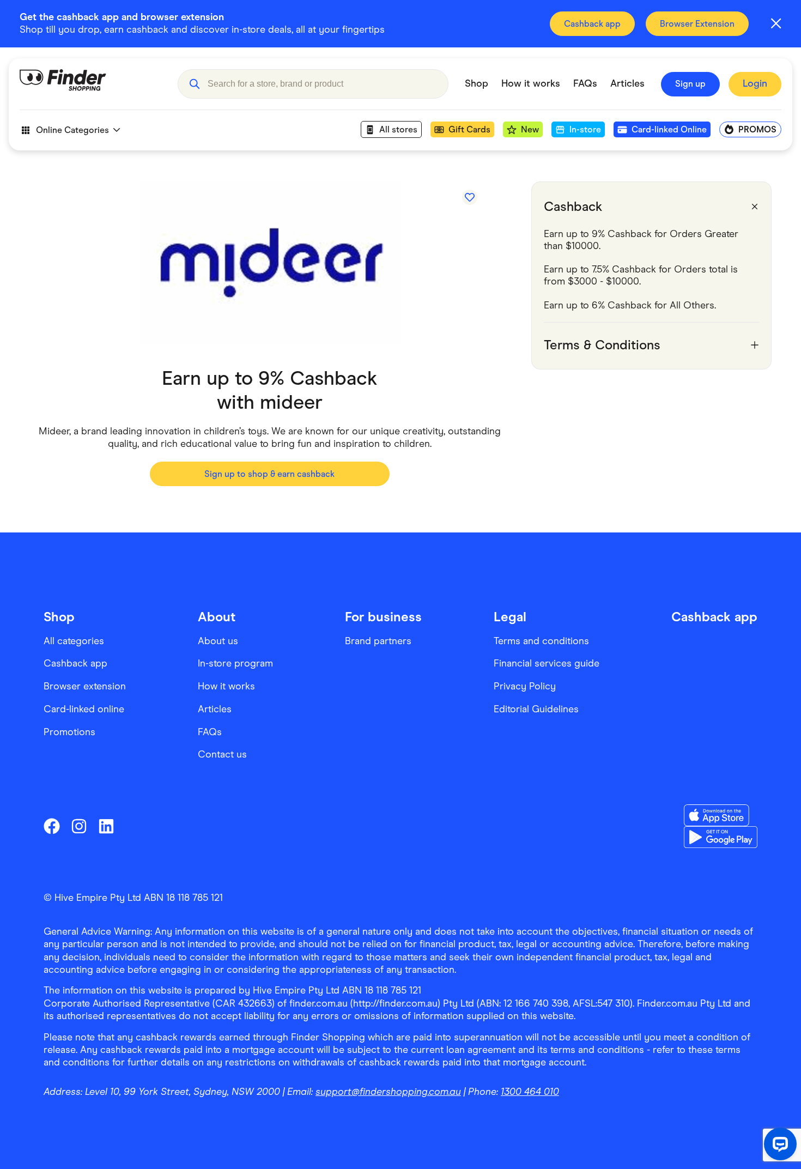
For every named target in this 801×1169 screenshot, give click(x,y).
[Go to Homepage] (90, 84)
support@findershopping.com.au (388, 1092)
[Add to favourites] (469, 197)
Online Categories (72, 130)
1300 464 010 (530, 1092)
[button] (194, 83)
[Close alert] (775, 23)
